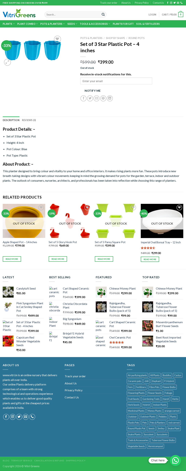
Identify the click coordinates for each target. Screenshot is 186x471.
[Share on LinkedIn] (110, 98)
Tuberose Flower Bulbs (163, 440)
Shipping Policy (75, 460)
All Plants (154, 375)
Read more (12, 259)
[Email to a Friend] (97, 98)
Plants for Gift (123, 23)
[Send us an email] (178, 3)
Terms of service (22, 460)
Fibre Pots (154, 387)
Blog (6, 460)
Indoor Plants (160, 404)
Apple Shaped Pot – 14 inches (20, 242)
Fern (130, 387)
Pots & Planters (157, 422)
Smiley (161, 428)
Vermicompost (155, 446)
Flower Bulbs (169, 387)
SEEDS (71, 23)
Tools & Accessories (94, 23)
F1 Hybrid (169, 381)
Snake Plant (173, 428)
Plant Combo (26, 23)
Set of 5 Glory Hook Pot (63, 242)
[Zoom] (7, 62)
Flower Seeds (154, 392)
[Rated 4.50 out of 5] (148, 248)
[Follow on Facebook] (168, 3)
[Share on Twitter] (90, 98)
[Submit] (103, 14)
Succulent (148, 434)
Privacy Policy (142, 2)
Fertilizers (141, 387)
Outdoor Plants (147, 416)
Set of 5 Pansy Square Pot (110, 242)
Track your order (108, 2)
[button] (175, 460)
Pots (144, 422)
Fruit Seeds (133, 398)
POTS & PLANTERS (51, 23)
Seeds (151, 428)
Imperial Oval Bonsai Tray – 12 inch (161, 242)
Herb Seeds (134, 404)
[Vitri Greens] (19, 13)
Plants (7, 23)
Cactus (177, 375)
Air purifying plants (137, 375)
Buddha (167, 375)
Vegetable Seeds (136, 446)
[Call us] (181, 3)
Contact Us (158, 2)
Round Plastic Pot (136, 428)
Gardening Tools (150, 398)
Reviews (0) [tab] (29, 120)
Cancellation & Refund (49, 460)
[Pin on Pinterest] (103, 98)
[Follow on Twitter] (174, 3)
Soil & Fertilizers (148, 23)
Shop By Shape (115, 38)
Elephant (156, 381)
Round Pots (136, 38)
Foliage (168, 392)
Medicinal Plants (136, 410)
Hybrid (146, 404)
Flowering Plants (136, 392)
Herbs (175, 398)
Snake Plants (134, 434)
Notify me (93, 90)
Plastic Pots (133, 422)
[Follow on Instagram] (171, 3)
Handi (166, 398)
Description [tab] (11, 120)
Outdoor (132, 416)
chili (147, 381)
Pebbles (163, 416)
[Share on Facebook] (83, 98)
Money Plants (154, 410)
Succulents (162, 434)
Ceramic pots (134, 381)
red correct (174, 422)
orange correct (172, 410)
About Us (126, 2)
